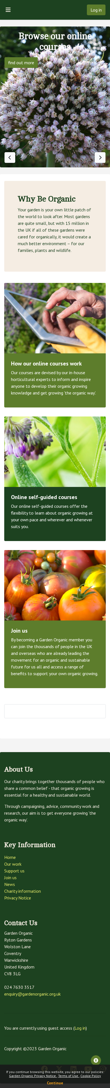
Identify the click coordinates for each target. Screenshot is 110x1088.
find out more (21, 62)
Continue (55, 1082)
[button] (10, 157)
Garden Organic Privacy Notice (33, 1076)
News (9, 884)
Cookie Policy (90, 1076)
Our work (12, 864)
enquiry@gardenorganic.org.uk (32, 994)
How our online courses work (46, 363)
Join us (19, 630)
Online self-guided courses (44, 497)
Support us (14, 871)
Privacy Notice (17, 898)
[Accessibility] (96, 1060)
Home (10, 857)
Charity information (22, 891)
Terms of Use (68, 1076)
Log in (96, 10)
